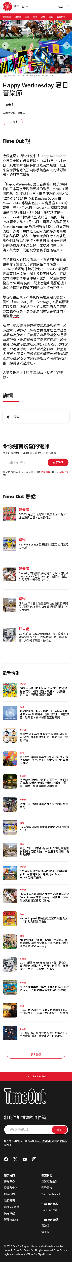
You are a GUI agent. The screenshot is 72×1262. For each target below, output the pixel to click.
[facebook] (6, 1159)
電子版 (45, 1232)
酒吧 (35, 17)
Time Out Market (50, 1194)
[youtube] (25, 1159)
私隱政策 (63, 473)
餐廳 (27, 17)
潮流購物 (61, 17)
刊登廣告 (46, 1188)
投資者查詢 (10, 1188)
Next (66, 45)
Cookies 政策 (11, 1207)
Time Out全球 (49, 1210)
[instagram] (34, 1159)
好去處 (18, 17)
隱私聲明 (9, 1201)
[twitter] (15, 1159)
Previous (5, 45)
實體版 (45, 1226)
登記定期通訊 (49, 1181)
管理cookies (11, 1220)
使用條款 (45, 473)
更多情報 (36, 1055)
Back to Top (39, 1077)
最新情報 (7, 17)
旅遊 (51, 17)
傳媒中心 (9, 1181)
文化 (43, 17)
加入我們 (9, 1194)
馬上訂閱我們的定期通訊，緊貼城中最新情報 (29, 453)
